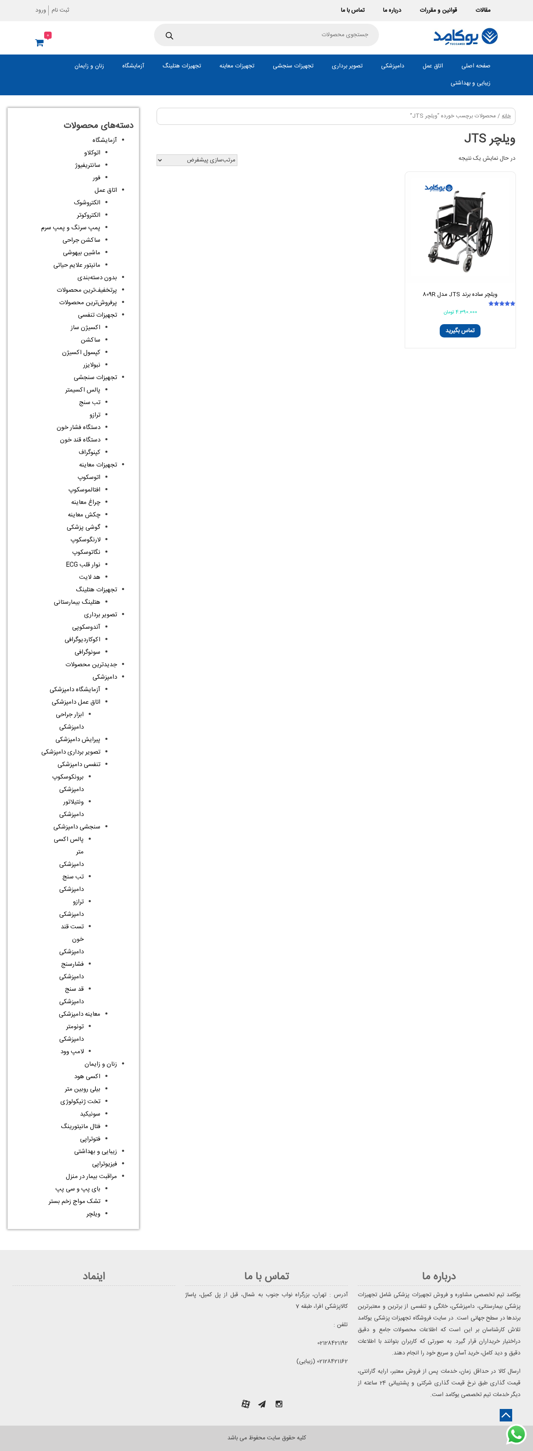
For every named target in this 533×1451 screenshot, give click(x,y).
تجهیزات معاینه (236, 66)
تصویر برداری (347, 66)
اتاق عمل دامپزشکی (76, 702)
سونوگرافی (87, 652)
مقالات (483, 10)
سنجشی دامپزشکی (76, 827)
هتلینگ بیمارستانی (77, 602)
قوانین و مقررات (438, 10)
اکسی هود (87, 1077)
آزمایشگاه (133, 66)
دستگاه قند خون (80, 440)
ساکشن (90, 340)
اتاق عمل (433, 66)
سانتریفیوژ (87, 165)
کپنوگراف (89, 452)
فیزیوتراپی (104, 1164)
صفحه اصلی (476, 66)
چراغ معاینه (85, 502)
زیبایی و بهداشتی (471, 83)
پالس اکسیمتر (82, 390)
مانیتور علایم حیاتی (76, 265)
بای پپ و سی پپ (77, 1189)
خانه (506, 116)
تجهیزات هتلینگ (181, 66)
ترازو (95, 415)
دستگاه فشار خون (78, 427)
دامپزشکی (392, 66)
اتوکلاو (92, 153)
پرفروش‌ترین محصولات (88, 303)
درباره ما (392, 10)
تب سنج (89, 402)
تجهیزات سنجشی (293, 66)
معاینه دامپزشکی (79, 1014)
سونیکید (90, 1114)
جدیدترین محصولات (91, 665)
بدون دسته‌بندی (97, 278)
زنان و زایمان (89, 66)
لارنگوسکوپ (85, 540)
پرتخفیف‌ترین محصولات (87, 290)
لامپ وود (72, 1052)
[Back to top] (506, 1415)
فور (96, 178)
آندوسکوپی (86, 627)
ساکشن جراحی (81, 240)
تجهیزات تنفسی (97, 315)
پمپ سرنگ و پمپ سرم (70, 228)
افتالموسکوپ (84, 490)
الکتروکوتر (88, 215)
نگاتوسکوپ (86, 552)
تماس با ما (353, 10)
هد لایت (89, 577)
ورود (40, 10)
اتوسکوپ (88, 477)
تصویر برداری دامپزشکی (70, 752)
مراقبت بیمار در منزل (91, 1176)
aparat (245, 1404)
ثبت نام (60, 10)
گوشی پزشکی (83, 527)
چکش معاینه (84, 515)
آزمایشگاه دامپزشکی (75, 690)
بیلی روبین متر (82, 1089)
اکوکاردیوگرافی (82, 640)
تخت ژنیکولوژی (80, 1101)
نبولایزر (91, 365)
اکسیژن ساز (85, 327)
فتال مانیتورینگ (80, 1126)
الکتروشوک (87, 203)
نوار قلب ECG (83, 565)
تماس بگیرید (460, 331)
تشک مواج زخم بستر (74, 1201)
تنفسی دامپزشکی (78, 764)
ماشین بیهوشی (81, 253)
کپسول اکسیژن (81, 352)
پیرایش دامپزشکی (77, 739)
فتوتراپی (90, 1139)
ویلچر (93, 1214)
